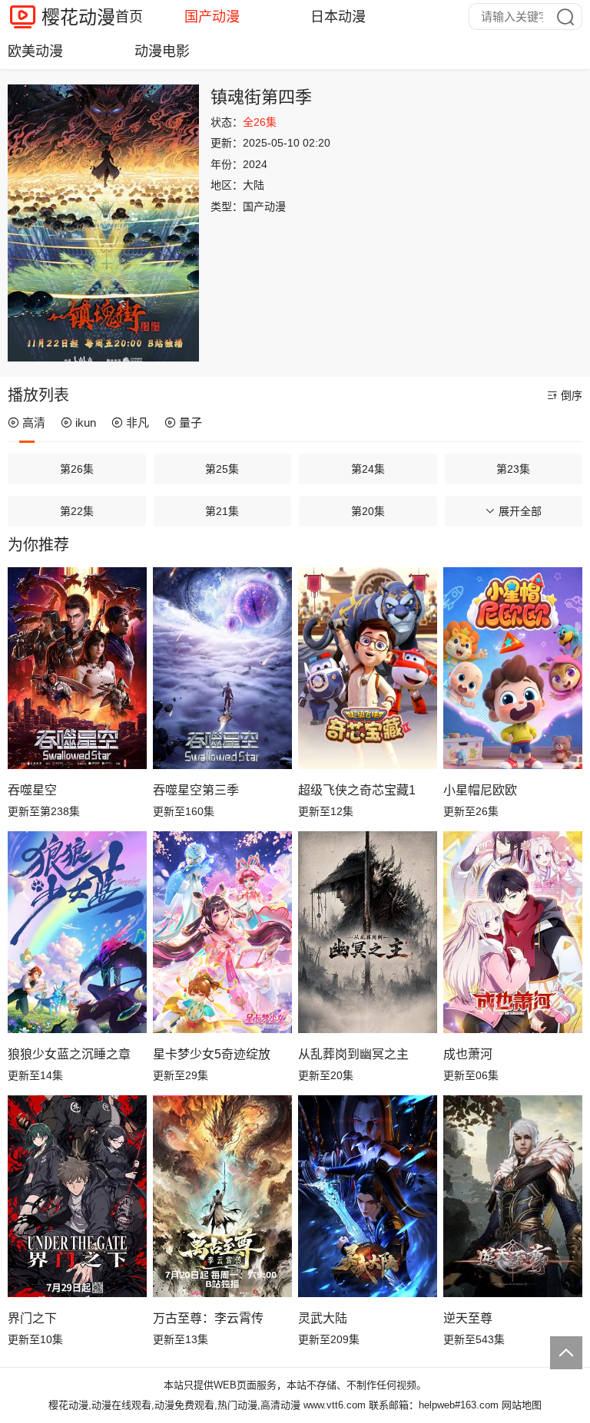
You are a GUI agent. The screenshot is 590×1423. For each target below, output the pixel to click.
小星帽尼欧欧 (480, 790)
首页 (129, 17)
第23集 (513, 469)
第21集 (222, 511)
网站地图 (522, 1405)
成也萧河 (467, 1054)
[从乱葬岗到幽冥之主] (367, 931)
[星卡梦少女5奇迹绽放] (222, 931)
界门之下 (32, 1318)
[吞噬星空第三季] (222, 667)
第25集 (222, 469)
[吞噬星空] (77, 667)
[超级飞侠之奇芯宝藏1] (367, 667)
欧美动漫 (35, 51)
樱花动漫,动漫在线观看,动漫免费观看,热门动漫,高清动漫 (174, 1405)
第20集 (368, 511)
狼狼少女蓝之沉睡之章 (69, 1054)
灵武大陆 (322, 1318)
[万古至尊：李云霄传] (222, 1195)
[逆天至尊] (512, 1195)
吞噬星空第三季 (196, 790)
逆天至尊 (467, 1318)
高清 (33, 422)
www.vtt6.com (334, 1405)
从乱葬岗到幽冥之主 (353, 1054)
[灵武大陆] (367, 1195)
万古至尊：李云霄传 (208, 1318)
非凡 (137, 422)
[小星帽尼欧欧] (512, 667)
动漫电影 (162, 51)
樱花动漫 (78, 17)
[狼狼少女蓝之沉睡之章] (77, 931)
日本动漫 (338, 17)
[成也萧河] (512, 931)
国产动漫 (212, 17)
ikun (85, 422)
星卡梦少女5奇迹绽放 (211, 1054)
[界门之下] (77, 1195)
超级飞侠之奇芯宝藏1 (357, 790)
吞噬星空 (32, 790)
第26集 (77, 469)
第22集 (77, 511)
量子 (190, 422)
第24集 (368, 469)
